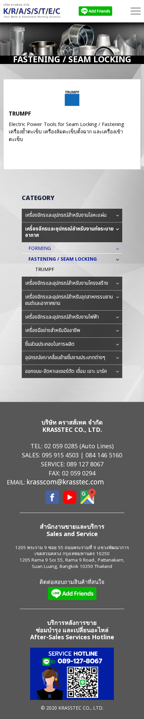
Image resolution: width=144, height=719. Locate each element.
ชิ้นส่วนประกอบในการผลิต (49, 344)
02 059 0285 (61, 446)
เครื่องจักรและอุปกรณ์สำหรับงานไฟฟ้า (62, 317)
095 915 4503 (60, 455)
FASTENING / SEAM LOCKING (62, 259)
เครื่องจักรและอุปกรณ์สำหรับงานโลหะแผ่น (65, 215)
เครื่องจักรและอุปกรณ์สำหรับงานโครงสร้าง (66, 283)
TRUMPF (20, 113)
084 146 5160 (103, 455)
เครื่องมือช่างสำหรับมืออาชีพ (52, 330)
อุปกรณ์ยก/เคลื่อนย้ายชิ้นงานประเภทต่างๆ (65, 358)
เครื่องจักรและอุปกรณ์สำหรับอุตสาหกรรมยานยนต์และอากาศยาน (69, 300)
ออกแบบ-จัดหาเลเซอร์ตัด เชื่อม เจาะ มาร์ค (66, 371)
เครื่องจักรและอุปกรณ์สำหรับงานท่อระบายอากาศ (69, 232)
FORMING (39, 248)
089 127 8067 (85, 464)
